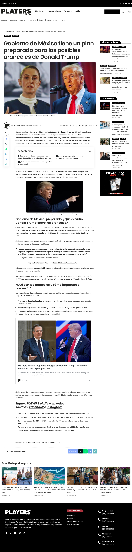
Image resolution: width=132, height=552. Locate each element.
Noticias (15, 36)
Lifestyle (123, 46)
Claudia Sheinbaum (41, 443)
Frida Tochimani (116, 59)
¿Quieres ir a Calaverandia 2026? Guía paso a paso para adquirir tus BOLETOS (121, 53)
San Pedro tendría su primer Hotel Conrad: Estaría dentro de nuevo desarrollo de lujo (53, 414)
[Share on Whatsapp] (76, 125)
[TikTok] (23, 533)
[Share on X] (73, 125)
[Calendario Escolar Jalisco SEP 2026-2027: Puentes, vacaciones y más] (17, 476)
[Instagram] (129, 3)
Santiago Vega (16, 125)
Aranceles (30, 443)
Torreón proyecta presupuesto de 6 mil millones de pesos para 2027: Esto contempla (53, 427)
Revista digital (112, 12)
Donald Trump (55, 443)
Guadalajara (116, 46)
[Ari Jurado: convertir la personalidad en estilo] (105, 141)
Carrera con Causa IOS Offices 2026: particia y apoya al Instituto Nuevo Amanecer (82, 489)
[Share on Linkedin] (79, 125)
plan (39, 143)
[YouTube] (126, 3)
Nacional (7, 36)
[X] (123, 3)
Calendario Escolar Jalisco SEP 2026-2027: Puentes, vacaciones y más (16, 489)
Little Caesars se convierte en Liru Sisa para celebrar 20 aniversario (46, 430)
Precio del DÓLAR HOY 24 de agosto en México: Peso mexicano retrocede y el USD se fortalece (49, 489)
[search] (123, 12)
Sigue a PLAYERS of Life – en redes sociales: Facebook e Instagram (69, 157)
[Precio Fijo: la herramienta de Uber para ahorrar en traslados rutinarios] (105, 156)
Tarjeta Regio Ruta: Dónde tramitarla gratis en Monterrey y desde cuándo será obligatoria (55, 417)
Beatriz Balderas (116, 146)
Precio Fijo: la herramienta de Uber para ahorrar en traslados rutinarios (119, 159)
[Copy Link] (86, 125)
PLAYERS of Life (116, 134)
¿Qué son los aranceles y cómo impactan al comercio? (35, 163)
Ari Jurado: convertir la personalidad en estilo (120, 142)
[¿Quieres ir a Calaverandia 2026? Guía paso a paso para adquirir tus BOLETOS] (105, 49)
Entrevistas (104, 65)
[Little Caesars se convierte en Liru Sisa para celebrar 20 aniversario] (105, 106)
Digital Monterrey (117, 115)
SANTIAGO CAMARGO (106, 73)
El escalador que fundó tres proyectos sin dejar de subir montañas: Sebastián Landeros (121, 84)
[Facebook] (121, 3)
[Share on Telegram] (82, 125)
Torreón (121, 122)
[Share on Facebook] (70, 125)
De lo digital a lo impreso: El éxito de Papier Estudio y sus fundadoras (113, 69)
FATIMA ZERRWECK (117, 90)
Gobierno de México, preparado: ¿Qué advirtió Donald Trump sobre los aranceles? (34, 157)
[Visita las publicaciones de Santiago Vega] (7, 125)
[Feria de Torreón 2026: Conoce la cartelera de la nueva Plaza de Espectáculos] (115, 476)
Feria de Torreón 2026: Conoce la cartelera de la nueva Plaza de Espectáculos (113, 489)
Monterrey (123, 77)
